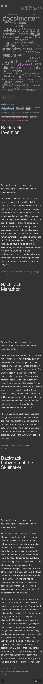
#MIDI (38, 64)
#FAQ (37, 45)
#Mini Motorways (7, 73)
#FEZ (24, 76)
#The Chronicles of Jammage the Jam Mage (14, 118)
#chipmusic (28, 49)
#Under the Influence (7, 110)
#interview (11, 49)
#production (23, 33)
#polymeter (23, 57)
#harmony (25, 45)
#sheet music (9, 64)
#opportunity (10, 89)
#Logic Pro (18, 86)
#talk (35, 33)
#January (7, 79)
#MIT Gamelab (38, 54)
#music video (15, 22)
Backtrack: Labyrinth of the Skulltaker (17, 462)
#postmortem (22, 18)
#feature (8, 76)
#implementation (32, 37)
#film (21, 54)
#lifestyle (34, 58)
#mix (18, 89)
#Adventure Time (28, 86)
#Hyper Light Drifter (21, 43)
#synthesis (39, 84)
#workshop (25, 84)
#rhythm (9, 34)
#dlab (40, 89)
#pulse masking (38, 48)
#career (10, 45)
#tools (34, 67)
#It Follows (33, 51)
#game (21, 25)
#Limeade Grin (38, 79)
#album (9, 55)
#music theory (26, 79)
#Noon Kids (10, 90)
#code (34, 14)
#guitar (23, 85)
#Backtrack (25, 64)
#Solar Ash (22, 89)
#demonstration (7, 86)
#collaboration (30, 54)
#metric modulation (6, 51)
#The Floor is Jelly (34, 85)
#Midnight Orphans (18, 79)
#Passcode (36, 89)
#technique (14, 67)
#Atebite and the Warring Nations (33, 70)
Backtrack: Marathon (12, 286)
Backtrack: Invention (12, 129)
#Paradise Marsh (13, 14)
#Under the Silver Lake (11, 84)
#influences (13, 71)
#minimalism (34, 81)
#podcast (38, 86)
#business (14, 58)
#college (32, 79)
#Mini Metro (14, 81)
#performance (31, 90)
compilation (31, 369)
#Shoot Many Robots (17, 85)
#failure (14, 89)
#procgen (21, 39)
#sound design (12, 37)
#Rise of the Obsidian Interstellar (27, 73)
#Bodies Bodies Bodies (18, 51)
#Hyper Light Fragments (6, 85)
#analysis (29, 89)
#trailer (37, 76)
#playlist (4, 89)
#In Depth (5, 57)
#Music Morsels (21, 29)
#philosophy (31, 61)
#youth (11, 61)
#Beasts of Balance (31, 87)
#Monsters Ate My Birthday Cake (10, 88)
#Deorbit (3, 120)
